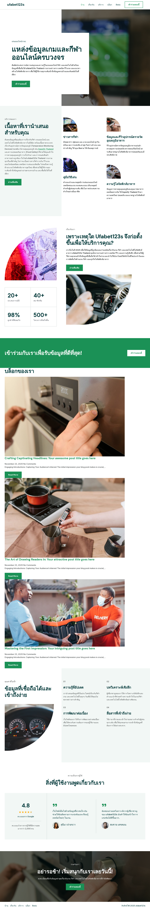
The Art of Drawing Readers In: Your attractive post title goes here (49, 559)
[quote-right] (54, 805)
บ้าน (82, 5)
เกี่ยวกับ (91, 5)
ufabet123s (15, 4)
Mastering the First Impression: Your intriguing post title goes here (50, 648)
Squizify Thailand (45, 149)
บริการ (101, 5)
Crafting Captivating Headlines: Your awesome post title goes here (50, 458)
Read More (13, 475)
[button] (134, 4)
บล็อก (109, 5)
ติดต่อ (118, 5)
